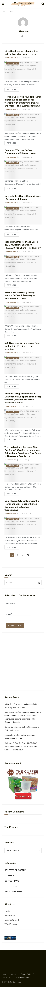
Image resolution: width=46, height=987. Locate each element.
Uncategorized (13, 891)
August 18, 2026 (24, 157)
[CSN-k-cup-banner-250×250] (23, 784)
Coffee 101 (10, 875)
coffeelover (11, 58)
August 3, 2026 (23, 406)
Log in (7, 911)
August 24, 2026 (24, 58)
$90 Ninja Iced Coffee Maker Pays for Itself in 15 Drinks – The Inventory (21, 346)
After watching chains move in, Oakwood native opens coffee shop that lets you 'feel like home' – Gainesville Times (22, 398)
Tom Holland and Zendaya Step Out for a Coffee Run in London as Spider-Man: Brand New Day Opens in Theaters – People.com (22, 452)
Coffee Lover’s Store (22, 977)
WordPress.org (11, 924)
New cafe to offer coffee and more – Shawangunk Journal (22, 198)
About (13, 974)
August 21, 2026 (24, 109)
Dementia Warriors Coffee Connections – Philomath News (20, 152)
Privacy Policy (26, 974)
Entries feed (9, 915)
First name (10, 603)
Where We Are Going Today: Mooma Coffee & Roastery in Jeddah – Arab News (19, 295)
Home (4, 12)
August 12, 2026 (24, 251)
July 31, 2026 (22, 460)
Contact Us (6, 977)
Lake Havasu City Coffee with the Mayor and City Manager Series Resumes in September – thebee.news (21, 505)
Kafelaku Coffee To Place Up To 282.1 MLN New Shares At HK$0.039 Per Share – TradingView (22, 244)
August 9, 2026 (23, 302)
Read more (11, 90)
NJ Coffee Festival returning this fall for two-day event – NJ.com (21, 52)
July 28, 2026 (22, 514)
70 (28, 555)
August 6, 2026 (23, 353)
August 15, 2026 (24, 203)
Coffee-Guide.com (14, 982)
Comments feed (11, 920)
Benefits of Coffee (15, 870)
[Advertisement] (23, 663)
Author (10, 12)
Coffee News (12, 63)
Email (9, 614)
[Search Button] (39, 582)
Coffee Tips (10, 886)
